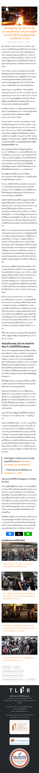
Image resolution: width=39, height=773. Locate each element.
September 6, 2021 (13, 472)
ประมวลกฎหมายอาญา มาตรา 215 (13, 671)
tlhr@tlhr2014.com (22, 711)
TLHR (21, 42)
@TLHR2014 (22, 709)
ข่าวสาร (28, 42)
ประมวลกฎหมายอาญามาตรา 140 (12, 675)
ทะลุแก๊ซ (16, 667)
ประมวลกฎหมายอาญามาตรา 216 (12, 679)
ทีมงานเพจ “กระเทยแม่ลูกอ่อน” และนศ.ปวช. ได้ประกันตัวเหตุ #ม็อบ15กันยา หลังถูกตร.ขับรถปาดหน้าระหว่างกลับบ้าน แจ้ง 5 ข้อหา (19, 628)
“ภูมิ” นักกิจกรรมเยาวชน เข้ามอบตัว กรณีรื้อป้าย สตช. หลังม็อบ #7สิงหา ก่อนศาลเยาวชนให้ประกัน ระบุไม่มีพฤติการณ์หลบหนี (19, 596)
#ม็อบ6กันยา (25, 461)
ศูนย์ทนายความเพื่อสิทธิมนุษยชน (22, 707)
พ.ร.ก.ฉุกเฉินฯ (30, 679)
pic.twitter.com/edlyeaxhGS (17, 464)
